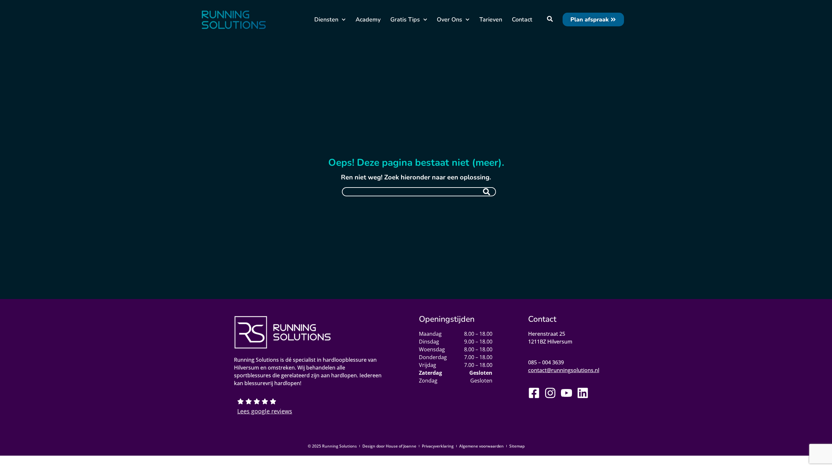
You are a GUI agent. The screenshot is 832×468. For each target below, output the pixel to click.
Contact (522, 19)
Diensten (326, 19)
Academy (368, 19)
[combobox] (419, 191)
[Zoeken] (486, 191)
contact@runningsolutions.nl (563, 370)
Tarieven (490, 19)
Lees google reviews (264, 411)
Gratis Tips (405, 19)
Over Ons (449, 19)
